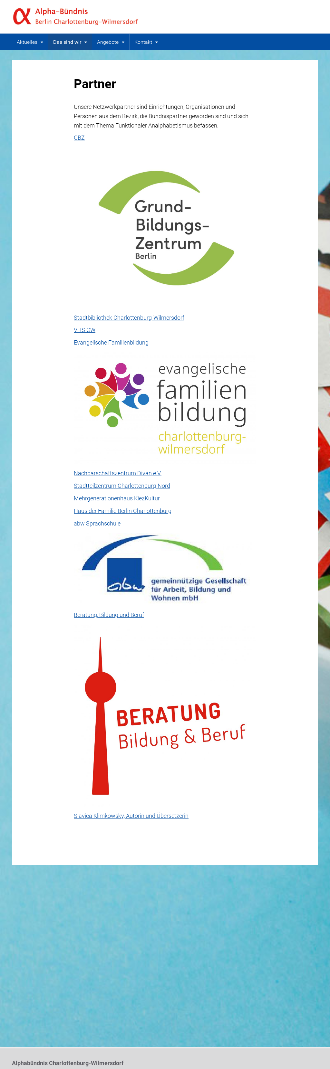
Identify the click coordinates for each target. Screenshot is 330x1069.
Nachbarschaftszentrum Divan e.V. (117, 473)
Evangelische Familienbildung (111, 342)
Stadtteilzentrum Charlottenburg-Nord (122, 485)
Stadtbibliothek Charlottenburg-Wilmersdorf (129, 317)
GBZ (79, 137)
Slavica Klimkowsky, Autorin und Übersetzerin (131, 815)
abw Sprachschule (97, 523)
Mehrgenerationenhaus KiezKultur (117, 498)
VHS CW (84, 329)
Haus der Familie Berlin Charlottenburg (122, 510)
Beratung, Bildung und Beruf (109, 614)
